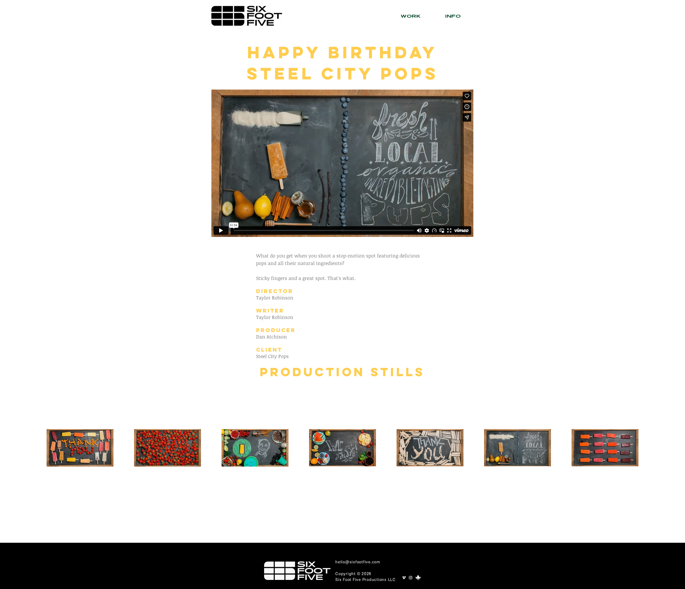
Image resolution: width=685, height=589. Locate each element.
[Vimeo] (404, 577)
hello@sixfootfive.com (357, 562)
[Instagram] (410, 577)
